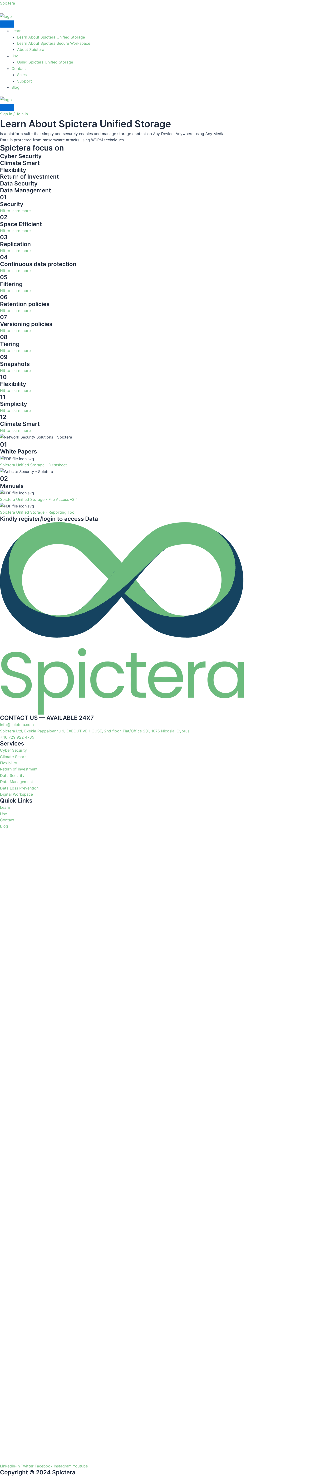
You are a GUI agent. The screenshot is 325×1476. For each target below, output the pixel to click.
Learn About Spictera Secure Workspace (53, 43)
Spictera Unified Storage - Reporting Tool (37, 512)
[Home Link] (6, 99)
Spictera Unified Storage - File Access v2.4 (39, 499)
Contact (18, 68)
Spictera (7, 3)
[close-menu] (7, 107)
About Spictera (30, 49)
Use (14, 56)
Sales (22, 74)
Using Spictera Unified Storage (45, 62)
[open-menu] (7, 24)
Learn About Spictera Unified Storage (51, 37)
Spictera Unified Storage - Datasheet (33, 465)
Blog (15, 87)
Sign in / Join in (14, 114)
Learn (16, 30)
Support (24, 81)
